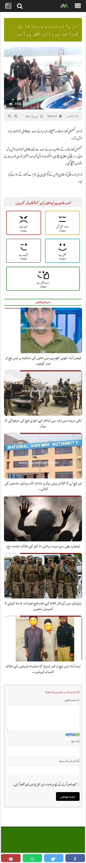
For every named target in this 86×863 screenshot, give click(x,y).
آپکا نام (75, 741)
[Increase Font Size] (15, 116)
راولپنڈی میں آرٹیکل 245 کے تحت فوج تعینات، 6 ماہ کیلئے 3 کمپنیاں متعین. (43, 606)
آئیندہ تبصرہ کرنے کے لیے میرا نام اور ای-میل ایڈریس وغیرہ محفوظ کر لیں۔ (44, 784)
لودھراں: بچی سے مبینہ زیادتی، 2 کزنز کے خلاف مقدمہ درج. (43, 546)
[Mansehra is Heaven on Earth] (64, 6)
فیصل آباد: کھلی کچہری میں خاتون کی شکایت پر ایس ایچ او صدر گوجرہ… (43, 360)
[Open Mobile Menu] (78, 6)
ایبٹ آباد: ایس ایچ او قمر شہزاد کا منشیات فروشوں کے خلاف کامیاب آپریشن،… (43, 669)
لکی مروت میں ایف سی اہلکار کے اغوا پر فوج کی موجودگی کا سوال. (43, 423)
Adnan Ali (52, 116)
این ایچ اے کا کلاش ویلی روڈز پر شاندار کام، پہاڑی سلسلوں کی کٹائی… (43, 486)
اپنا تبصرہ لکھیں (72, 700)
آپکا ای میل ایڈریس (70, 761)
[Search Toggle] (20, 6)
